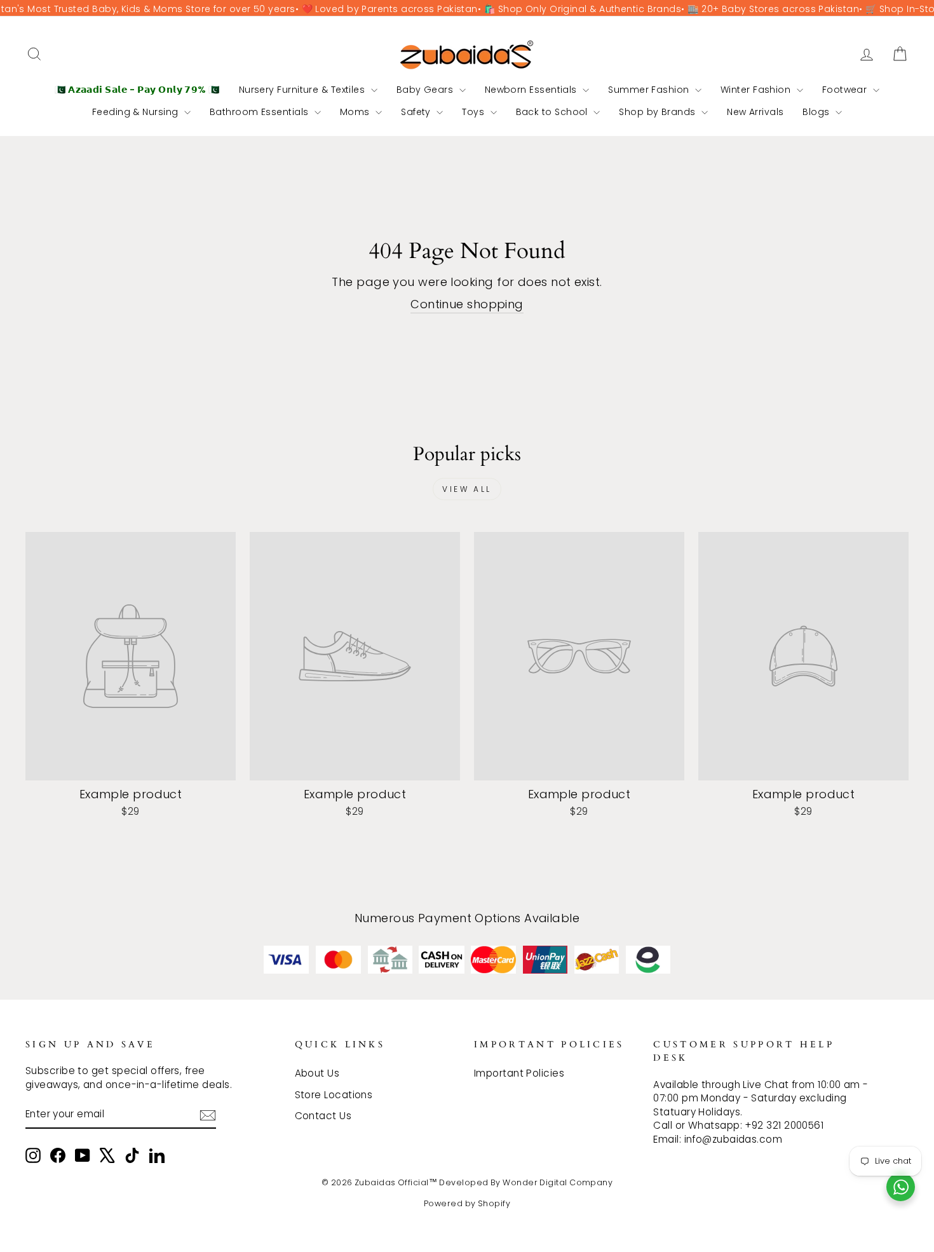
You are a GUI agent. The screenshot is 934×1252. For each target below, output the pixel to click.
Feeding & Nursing (136, 111)
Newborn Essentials (532, 89)
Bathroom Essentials (260, 111)
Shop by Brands (658, 111)
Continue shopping (467, 304)
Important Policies (519, 1073)
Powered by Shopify (467, 1203)
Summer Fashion (650, 89)
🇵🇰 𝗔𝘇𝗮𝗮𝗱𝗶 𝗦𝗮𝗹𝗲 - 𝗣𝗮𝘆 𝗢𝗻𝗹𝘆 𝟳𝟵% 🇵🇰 (137, 89)
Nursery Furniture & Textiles (303, 89)
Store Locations (334, 1094)
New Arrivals (755, 111)
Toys (474, 111)
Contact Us (323, 1115)
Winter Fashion (757, 89)
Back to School (553, 111)
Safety (417, 111)
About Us (317, 1073)
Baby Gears (426, 89)
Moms (356, 111)
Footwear (846, 89)
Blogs (817, 111)
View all (467, 489)
